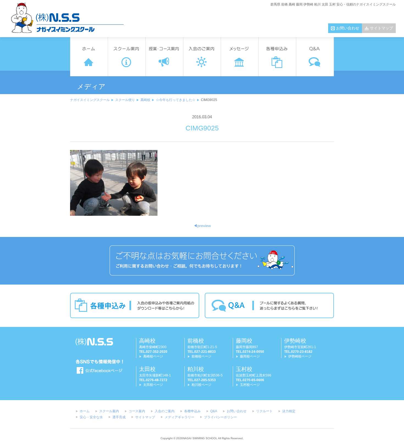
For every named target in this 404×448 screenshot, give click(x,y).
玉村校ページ (250, 385)
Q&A (213, 411)
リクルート (264, 411)
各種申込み (192, 411)
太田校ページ (153, 385)
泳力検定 (288, 411)
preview (202, 225)
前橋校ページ (201, 356)
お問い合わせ (347, 28)
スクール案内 (109, 411)
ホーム (85, 411)
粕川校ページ (201, 385)
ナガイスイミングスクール (90, 100)
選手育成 (119, 417)
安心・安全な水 (91, 417)
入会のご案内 (165, 411)
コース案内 (137, 411)
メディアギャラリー (179, 417)
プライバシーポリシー (220, 417)
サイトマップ (381, 28)
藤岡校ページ (250, 356)
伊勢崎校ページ (299, 356)
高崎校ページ (153, 356)
